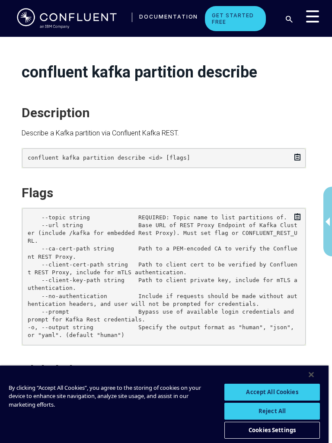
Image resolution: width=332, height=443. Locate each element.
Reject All (272, 411)
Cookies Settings (272, 430)
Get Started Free (233, 18)
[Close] (311, 374)
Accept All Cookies (272, 392)
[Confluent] (67, 18)
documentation (168, 16)
